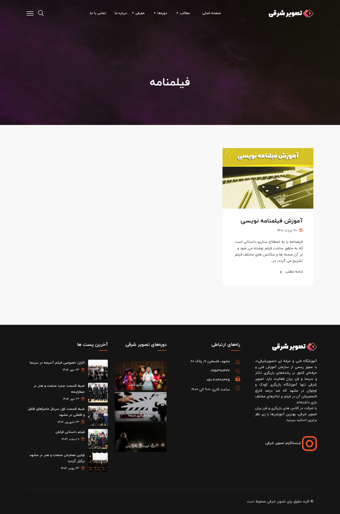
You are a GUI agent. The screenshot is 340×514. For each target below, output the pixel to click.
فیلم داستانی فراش (70, 432)
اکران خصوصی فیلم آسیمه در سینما (57, 362)
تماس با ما (98, 13)
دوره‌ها (162, 13)
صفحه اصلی (211, 13)
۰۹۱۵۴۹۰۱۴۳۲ (220, 370)
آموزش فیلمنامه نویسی (272, 221)
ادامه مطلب (294, 271)
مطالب (185, 13)
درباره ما (120, 13)
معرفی (140, 13)
